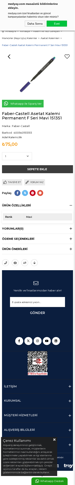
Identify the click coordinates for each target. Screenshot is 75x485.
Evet (57, 23)
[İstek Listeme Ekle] (15, 262)
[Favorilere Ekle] (67, 57)
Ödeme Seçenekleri (18, 239)
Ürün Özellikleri (16, 205)
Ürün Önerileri (15, 249)
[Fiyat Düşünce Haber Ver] (34, 262)
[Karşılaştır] (24, 262)
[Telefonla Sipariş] (5, 262)
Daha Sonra (35, 23)
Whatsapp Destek (52, 481)
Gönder (37, 313)
